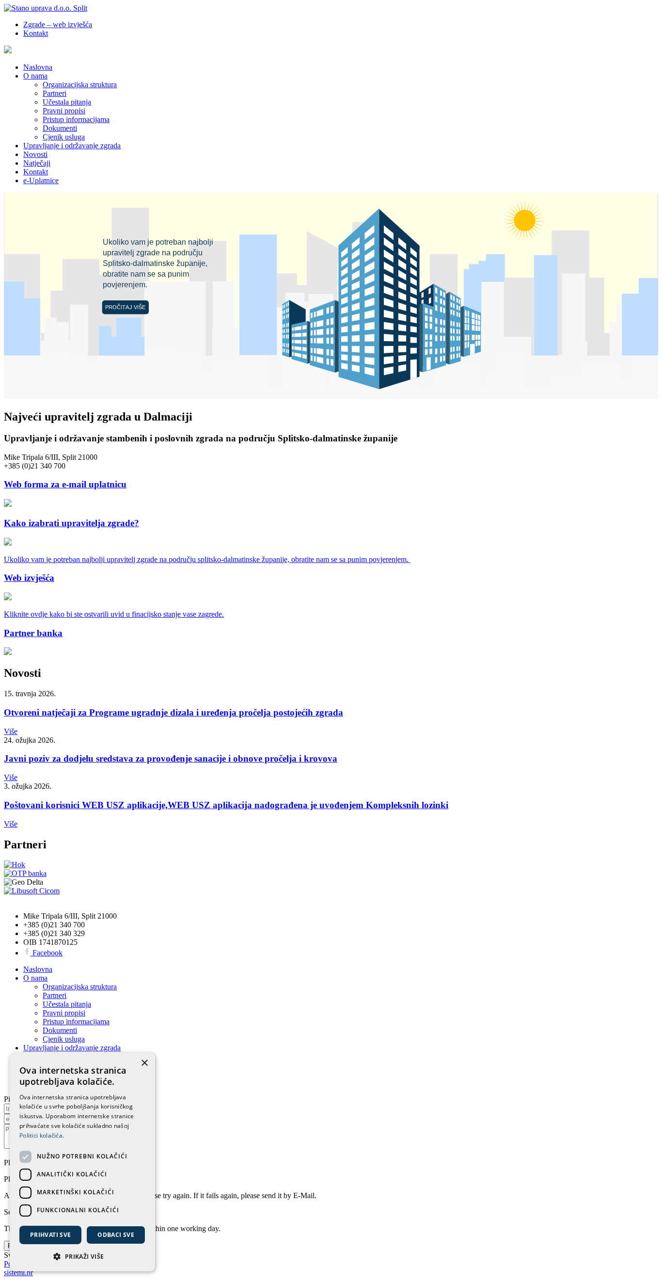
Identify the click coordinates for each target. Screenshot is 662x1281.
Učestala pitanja (67, 102)
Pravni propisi (64, 111)
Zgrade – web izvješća (57, 24)
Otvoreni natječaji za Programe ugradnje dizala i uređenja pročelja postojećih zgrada (173, 712)
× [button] (144, 1063)
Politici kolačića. (41, 1135)
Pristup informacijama (76, 119)
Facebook (47, 953)
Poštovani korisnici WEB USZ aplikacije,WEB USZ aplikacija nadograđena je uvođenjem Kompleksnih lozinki (226, 805)
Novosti (35, 154)
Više (10, 731)
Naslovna (37, 67)
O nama (35, 76)
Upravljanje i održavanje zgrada (72, 145)
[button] (82, 1256)
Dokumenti (60, 128)
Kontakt (35, 33)
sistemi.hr (18, 1272)
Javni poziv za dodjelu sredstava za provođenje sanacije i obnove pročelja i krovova (170, 758)
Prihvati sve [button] (50, 1235)
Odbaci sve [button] (115, 1235)
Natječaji (36, 163)
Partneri (54, 93)
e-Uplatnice (41, 180)
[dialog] (82, 1162)
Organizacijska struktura (80, 84)
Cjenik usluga (64, 137)
